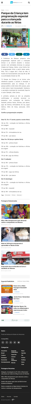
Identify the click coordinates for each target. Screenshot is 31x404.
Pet (22, 355)
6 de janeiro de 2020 (20, 26)
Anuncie (9, 396)
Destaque (5, 217)
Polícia (23, 357)
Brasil (2, 353)
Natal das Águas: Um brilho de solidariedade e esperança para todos (21, 308)
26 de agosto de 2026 (6, 224)
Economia (4, 360)
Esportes (13, 354)
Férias (13, 195)
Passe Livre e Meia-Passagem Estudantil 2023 (19, 287)
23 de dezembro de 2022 (19, 314)
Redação (9, 26)
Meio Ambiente (14, 359)
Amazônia (4, 350)
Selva (22, 362)
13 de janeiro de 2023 (18, 302)
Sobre (2, 396)
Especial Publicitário (23, 281)
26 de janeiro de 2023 (18, 293)
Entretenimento (5, 362)
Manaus (19, 195)
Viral (22, 364)
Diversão (7, 195)
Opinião (23, 353)
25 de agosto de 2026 (6, 247)
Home (2, 10)
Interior (13, 356)
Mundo (13, 362)
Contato (16, 396)
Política (23, 360)
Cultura (7, 10)
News (22, 350)
